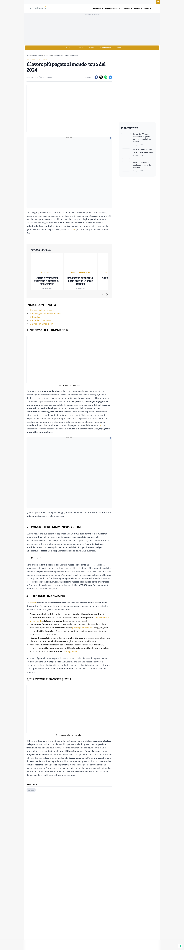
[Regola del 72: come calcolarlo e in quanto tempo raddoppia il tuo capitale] (126, 139)
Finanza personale (36, 55)
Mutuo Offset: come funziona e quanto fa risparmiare (47, 281)
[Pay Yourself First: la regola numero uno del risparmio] (126, 166)
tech (101, 425)
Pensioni (92, 48)
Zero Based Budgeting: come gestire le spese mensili (80, 281)
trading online (70, 651)
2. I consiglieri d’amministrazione (45, 313)
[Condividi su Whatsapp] (105, 77)
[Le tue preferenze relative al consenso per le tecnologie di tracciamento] (180, 946)
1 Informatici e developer (42, 310)
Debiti (68, 48)
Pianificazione (105, 48)
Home (28, 55)
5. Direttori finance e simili (42, 323)
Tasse (118, 48)
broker (33, 602)
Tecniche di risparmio (80, 273)
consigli (31, 790)
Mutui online (47, 273)
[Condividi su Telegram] (110, 77)
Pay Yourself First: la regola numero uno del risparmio (142, 165)
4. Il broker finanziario (40, 320)
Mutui (80, 48)
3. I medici (35, 316)
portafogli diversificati (82, 627)
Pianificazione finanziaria (38, 60)
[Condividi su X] (101, 77)
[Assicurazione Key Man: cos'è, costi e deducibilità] (126, 154)
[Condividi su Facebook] (96, 77)
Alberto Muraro (32, 77)
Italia (72, 229)
